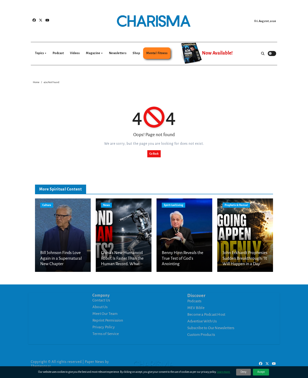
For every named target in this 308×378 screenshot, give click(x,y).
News (106, 205)
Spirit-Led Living (173, 205)
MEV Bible (195, 307)
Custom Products (201, 334)
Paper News (94, 362)
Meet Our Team (105, 314)
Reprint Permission (107, 320)
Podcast (58, 53)
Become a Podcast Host (206, 314)
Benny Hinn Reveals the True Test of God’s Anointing (182, 258)
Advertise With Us (202, 321)
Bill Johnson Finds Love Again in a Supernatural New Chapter (61, 258)
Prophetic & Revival (236, 205)
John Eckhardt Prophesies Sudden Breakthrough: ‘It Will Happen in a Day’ (245, 258)
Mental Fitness (156, 53)
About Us (100, 307)
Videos (75, 53)
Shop (136, 53)
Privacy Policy (103, 327)
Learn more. (223, 371)
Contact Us (101, 300)
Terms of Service (105, 334)
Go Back (154, 153)
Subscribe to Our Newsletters (210, 328)
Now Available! (217, 53)
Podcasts (194, 301)
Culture (46, 205)
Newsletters (118, 53)
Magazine (93, 53)
